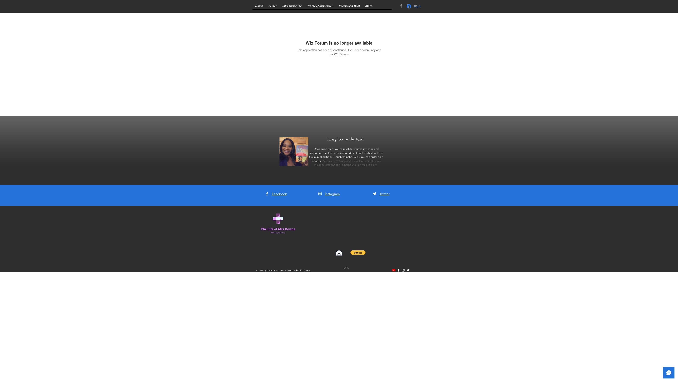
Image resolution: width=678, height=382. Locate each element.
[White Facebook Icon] (267, 194)
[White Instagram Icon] (320, 194)
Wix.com (306, 270)
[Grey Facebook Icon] (401, 6)
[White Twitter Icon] (375, 194)
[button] (357, 252)
